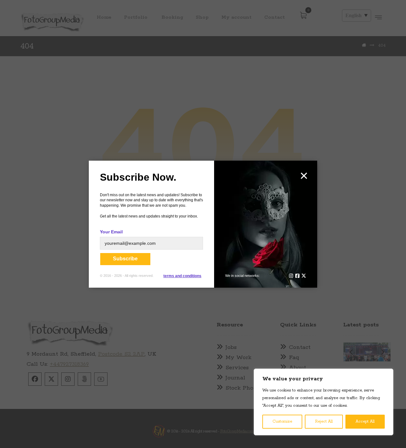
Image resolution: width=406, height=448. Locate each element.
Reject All (324, 421)
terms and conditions (182, 276)
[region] (323, 402)
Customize (282, 421)
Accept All (365, 421)
